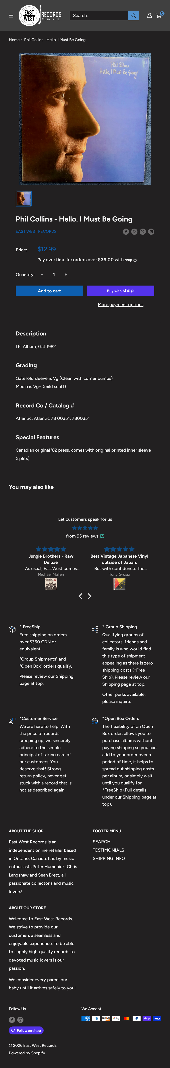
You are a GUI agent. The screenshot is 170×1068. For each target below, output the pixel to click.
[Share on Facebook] (126, 231)
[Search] (133, 15)
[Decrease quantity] (42, 274)
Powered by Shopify (27, 1053)
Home (14, 39)
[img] (84, 528)
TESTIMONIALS (108, 850)
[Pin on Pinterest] (134, 231)
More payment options (120, 304)
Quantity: (25, 274)
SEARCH (101, 841)
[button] (82, 596)
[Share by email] (151, 231)
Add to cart (49, 291)
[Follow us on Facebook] (12, 1019)
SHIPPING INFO (109, 858)
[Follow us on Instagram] (20, 1019)
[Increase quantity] (65, 274)
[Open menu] (11, 15)
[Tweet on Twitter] (143, 231)
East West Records (36, 231)
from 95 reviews (82, 536)
